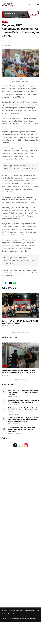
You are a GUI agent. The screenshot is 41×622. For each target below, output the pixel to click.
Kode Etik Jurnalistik (15, 610)
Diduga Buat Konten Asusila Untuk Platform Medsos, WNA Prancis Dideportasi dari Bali (18, 371)
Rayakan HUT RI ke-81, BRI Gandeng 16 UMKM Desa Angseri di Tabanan (20, 322)
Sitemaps (16, 614)
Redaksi (4, 610)
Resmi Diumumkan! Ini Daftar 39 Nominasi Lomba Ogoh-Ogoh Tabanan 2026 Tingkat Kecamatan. (23, 392)
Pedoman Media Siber (31, 610)
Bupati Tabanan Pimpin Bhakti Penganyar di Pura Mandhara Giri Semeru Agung (23, 401)
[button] (29, 4)
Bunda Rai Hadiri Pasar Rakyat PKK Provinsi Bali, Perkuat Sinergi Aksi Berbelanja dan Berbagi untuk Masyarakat (23, 419)
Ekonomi (5, 21)
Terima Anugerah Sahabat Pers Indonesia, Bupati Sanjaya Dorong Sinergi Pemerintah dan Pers (23, 410)
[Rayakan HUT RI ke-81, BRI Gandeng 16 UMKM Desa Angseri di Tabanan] (20, 317)
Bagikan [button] (7, 45)
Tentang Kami (6, 614)
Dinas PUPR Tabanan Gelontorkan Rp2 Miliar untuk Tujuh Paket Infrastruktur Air (19, 260)
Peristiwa (5, 366)
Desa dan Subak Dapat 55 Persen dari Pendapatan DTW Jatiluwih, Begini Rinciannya (21, 429)
